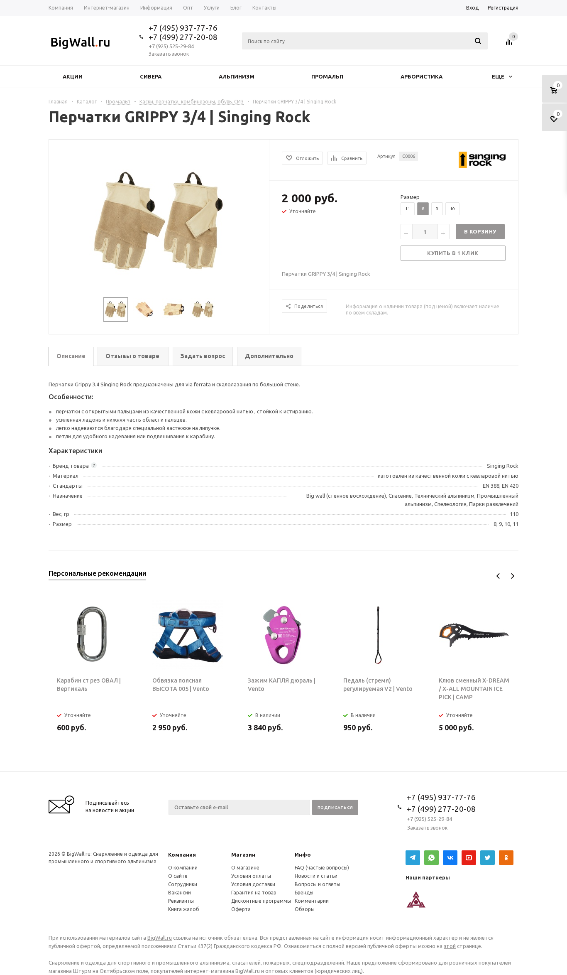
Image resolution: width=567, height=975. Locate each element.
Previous (498, 576)
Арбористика (421, 76)
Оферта (241, 909)
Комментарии (312, 901)
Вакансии (179, 892)
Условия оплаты (251, 876)
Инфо (303, 854)
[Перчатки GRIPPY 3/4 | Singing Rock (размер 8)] (159, 221)
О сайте (178, 876)
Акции (73, 76)
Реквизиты (181, 901)
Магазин (243, 854)
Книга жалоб (183, 909)
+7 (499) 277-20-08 (183, 37)
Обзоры (305, 909)
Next (512, 576)
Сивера (150, 76)
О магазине (245, 867)
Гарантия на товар (253, 892)
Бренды (304, 892)
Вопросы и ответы (317, 884)
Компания (182, 854)
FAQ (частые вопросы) (322, 867)
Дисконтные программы (261, 901)
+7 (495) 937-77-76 (183, 27)
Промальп (327, 76)
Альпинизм (236, 76)
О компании (183, 867)
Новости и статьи (316, 876)
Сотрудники (182, 884)
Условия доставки (253, 884)
